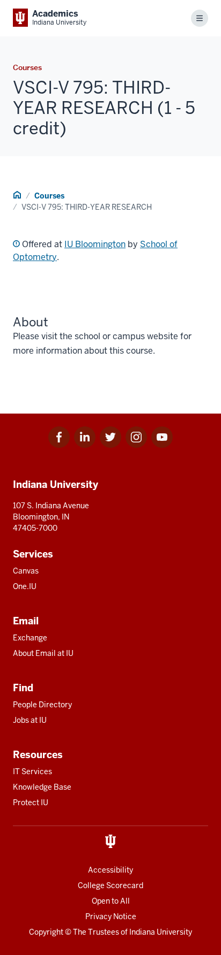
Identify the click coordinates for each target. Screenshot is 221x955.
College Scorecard (110, 885)
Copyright (46, 932)
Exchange (30, 638)
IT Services (32, 771)
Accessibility (110, 870)
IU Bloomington (95, 244)
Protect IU (30, 802)
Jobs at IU (30, 720)
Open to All (111, 901)
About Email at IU (43, 653)
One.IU (24, 586)
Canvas (26, 571)
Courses (49, 196)
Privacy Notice (110, 916)
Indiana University (160, 932)
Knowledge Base (42, 787)
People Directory (42, 704)
